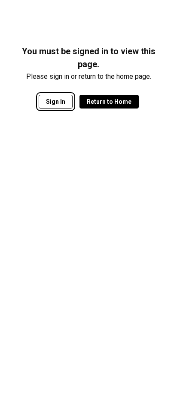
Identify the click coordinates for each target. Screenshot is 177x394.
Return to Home (109, 101)
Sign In (55, 101)
